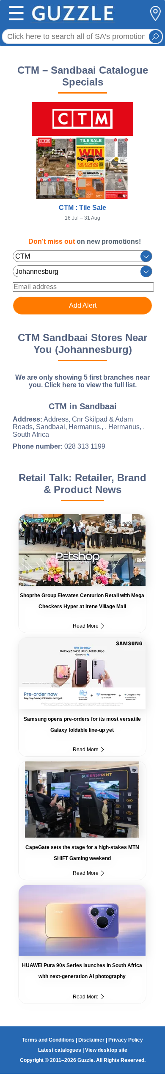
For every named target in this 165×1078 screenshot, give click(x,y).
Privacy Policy (125, 1040)
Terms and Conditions (48, 1040)
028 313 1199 (84, 446)
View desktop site (106, 1050)
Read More (86, 626)
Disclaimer (91, 1040)
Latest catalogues (59, 1050)
